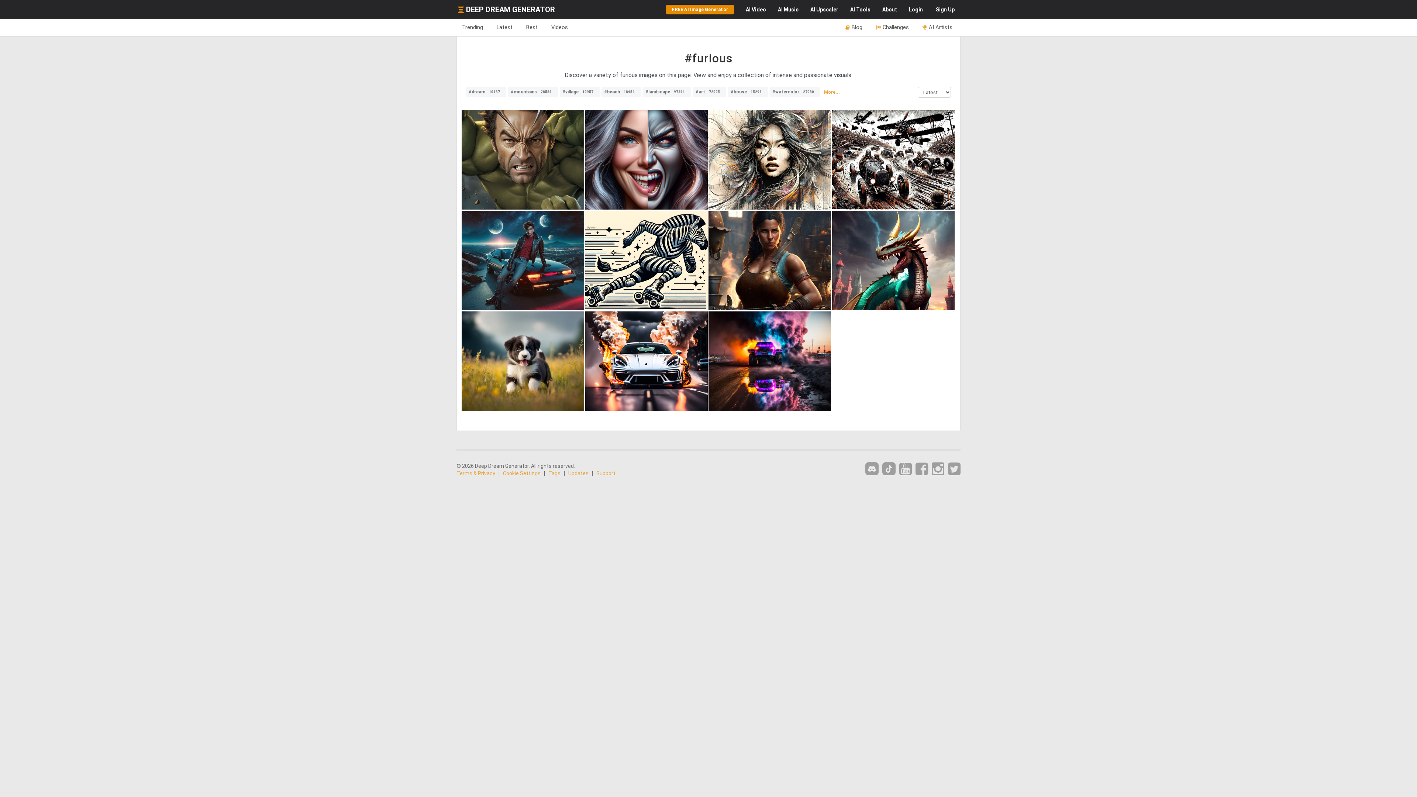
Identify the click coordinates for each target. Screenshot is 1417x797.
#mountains (531, 91)
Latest (505, 27)
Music (788, 10)
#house (746, 91)
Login (916, 10)
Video (756, 10)
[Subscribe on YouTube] (905, 469)
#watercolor (793, 91)
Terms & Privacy (475, 473)
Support (606, 473)
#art (708, 91)
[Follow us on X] (954, 469)
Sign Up (945, 10)
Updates (578, 473)
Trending (472, 27)
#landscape (665, 91)
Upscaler (824, 10)
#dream (484, 91)
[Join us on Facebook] (922, 469)
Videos (559, 27)
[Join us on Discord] (872, 468)
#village (577, 91)
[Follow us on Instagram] (938, 469)
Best (532, 27)
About (889, 10)
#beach (619, 91)
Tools (860, 10)
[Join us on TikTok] (889, 468)
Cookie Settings (522, 473)
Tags (554, 473)
